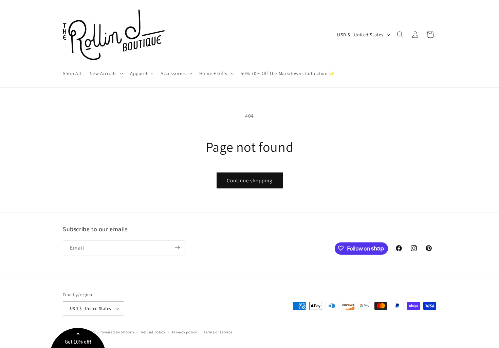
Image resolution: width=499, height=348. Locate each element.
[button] (106, 73)
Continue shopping (250, 180)
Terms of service (218, 332)
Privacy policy (184, 332)
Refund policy (153, 332)
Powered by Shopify (116, 332)
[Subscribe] (177, 248)
